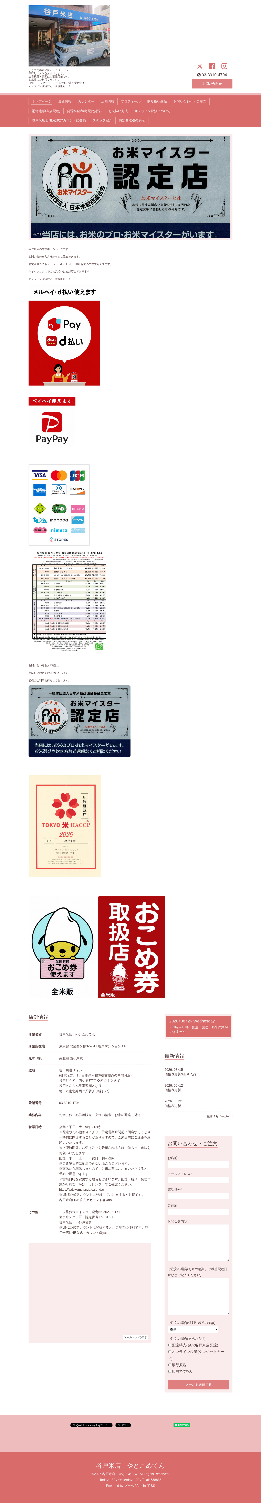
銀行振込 (179, 1365)
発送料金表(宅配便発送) (84, 111)
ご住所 (172, 1205)
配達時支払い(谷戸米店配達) (195, 1345)
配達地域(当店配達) (46, 111)
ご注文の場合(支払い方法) (187, 1339)
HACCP (38, 234)
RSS (151, 1486)
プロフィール (130, 101)
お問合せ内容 (177, 1221)
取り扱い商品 (157, 101)
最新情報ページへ (219, 1116)
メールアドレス (180, 1174)
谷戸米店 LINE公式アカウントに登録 (59, 120)
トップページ (42, 101)
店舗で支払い (183, 1371)
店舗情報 (107, 101)
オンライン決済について (152, 111)
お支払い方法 (118, 111)
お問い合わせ (212, 83)
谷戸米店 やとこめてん (130, 1465)
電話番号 (175, 1189)
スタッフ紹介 (102, 120)
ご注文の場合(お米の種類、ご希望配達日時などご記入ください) (197, 1272)
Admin (141, 1486)
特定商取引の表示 (132, 120)
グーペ (129, 1486)
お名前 (173, 1158)
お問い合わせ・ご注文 (190, 101)
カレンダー (86, 101)
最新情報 (64, 101)
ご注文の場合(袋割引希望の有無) (191, 1323)
